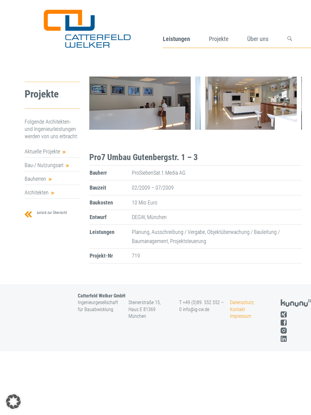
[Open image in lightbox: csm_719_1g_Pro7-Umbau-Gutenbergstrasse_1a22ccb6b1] (184, 123)
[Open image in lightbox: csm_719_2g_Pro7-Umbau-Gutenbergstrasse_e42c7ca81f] (290, 123)
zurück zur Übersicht (51, 213)
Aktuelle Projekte (42, 151)
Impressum (240, 316)
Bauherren (35, 179)
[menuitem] (186, 26)
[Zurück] (103, 103)
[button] (13, 401)
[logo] (86, 26)
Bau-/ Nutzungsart (44, 165)
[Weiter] (288, 103)
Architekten (37, 192)
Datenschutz (242, 302)
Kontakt (237, 309)
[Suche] (299, 26)
